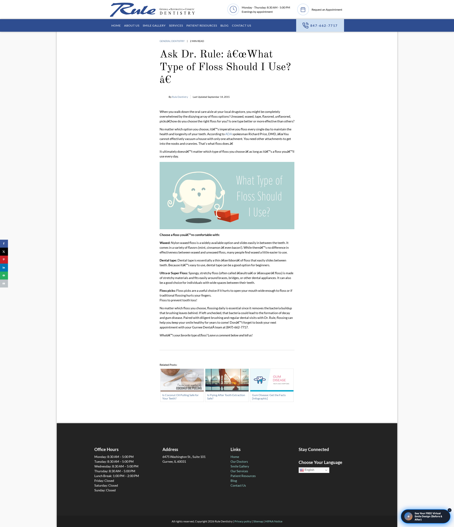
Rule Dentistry (180, 96)
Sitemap (258, 521)
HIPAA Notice (273, 521)
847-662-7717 (324, 25)
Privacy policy (242, 521)
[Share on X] (4, 252)
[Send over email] (4, 276)
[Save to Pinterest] (4, 260)
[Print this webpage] (4, 284)
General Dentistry (172, 41)
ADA (228, 134)
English (309, 470)
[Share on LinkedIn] (4, 268)
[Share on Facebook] (4, 244)
